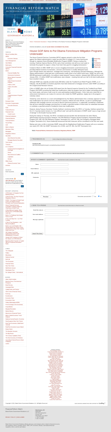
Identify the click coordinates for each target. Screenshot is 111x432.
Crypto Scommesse (55, 385)
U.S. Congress (9, 146)
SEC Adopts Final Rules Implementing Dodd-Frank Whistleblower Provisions (12, 234)
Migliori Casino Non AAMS (55, 394)
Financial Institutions (11, 116)
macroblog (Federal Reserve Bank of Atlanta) (15, 340)
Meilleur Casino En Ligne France (55, 369)
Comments (97, 63)
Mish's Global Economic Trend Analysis (14, 316)
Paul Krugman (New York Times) (14, 321)
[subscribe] (15, 178)
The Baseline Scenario (11, 331)
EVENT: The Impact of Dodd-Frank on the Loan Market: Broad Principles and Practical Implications (15, 202)
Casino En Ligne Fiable (55, 374)
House (9, 152)
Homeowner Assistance (40, 41)
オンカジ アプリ (56, 384)
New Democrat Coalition (14, 154)
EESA (7, 70)
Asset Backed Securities (14, 138)
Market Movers (10, 311)
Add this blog (10, 180)
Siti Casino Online (55, 393)
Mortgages (8, 131)
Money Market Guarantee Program (14, 78)
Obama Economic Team (14, 163)
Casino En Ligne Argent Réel (55, 386)
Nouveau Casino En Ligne (55, 395)
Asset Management (11, 60)
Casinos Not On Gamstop (55, 352)
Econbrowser (9, 296)
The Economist (9, 261)
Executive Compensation (12, 103)
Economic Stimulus (13, 58)
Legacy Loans (11, 84)
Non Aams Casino (55, 376)
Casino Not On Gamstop (55, 354)
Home (31, 41)
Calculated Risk (10, 287)
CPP (9, 99)
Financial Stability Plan (13, 73)
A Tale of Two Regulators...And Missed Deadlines (14, 223)
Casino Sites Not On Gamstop (55, 356)
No (101, 196)
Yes (95, 196)
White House (9, 161)
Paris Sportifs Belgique (55, 380)
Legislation (10, 156)
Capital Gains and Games (12, 289)
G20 (7, 125)
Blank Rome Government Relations (58, 46)
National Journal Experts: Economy (15, 319)
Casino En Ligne (55, 375)
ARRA (7, 56)
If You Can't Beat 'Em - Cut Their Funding (14, 219)
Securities (8, 135)
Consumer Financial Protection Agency (14, 68)
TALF (9, 91)
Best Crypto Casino (55, 377)
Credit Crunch (11, 114)
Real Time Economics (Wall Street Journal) (14, 324)
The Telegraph (9, 250)
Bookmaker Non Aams (55, 381)
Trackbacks (97, 65)
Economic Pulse (10, 298)
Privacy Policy (11, 417)
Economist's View (10, 300)
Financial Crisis (10, 112)
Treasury (8, 144)
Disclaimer (20, 417)
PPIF (9, 89)
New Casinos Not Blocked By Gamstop (55, 372)
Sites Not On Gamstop (55, 359)
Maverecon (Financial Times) (13, 313)
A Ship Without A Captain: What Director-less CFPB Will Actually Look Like (14, 212)
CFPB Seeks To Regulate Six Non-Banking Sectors (15, 193)
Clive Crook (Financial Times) (13, 291)
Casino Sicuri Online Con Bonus (55, 351)
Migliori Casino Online (55, 396)
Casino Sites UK (55, 358)
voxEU (7, 343)
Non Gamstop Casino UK (55, 367)
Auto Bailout (9, 63)
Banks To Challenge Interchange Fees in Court (14, 216)
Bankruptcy (9, 65)
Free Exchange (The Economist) (14, 304)
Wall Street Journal (10, 268)
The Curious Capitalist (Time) (13, 335)
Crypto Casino (55, 379)
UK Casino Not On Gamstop (55, 371)
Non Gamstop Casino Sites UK (55, 360)
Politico (7, 253)
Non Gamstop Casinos (55, 368)
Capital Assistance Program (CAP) (15, 96)
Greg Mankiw (9, 306)
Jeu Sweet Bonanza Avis (55, 383)
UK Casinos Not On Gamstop (55, 361)
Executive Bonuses (13, 105)
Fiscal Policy (9, 122)
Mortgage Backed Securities (15, 140)
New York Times (10, 265)
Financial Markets (10, 118)
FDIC (7, 107)
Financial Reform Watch (14, 409)
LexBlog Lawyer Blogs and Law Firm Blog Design (90, 403)
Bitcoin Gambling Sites (11, 54)
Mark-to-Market (10, 127)
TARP (73, 130)
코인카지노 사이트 (55, 390)
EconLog (8, 293)
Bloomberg (8, 255)
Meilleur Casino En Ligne (55, 362)
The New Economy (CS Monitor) (14, 337)
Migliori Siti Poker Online (56, 397)
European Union (10, 101)
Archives (102, 20)
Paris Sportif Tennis (55, 382)
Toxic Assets (9, 142)
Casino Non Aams (55, 373)
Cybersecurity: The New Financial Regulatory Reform (14, 197)
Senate (9, 159)
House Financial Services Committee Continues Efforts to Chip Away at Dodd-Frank (14, 207)
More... (10, 47)
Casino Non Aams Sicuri (55, 399)
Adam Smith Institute (11, 279)
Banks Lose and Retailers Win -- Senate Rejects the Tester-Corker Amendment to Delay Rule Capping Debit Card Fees (15, 228)
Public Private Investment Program (14, 81)
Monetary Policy (10, 129)
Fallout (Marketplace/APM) (13, 302)
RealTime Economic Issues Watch (15, 327)
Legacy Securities (12, 86)
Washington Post (10, 270)
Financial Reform (41, 130)
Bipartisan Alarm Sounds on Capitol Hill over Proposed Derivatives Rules (15, 242)
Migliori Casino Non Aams (55, 392)
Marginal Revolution (11, 309)
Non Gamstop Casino (55, 350)
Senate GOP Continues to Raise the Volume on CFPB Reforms (14, 238)
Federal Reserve (10, 109)
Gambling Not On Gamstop (55, 365)
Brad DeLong (9, 285)
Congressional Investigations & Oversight (16, 149)
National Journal (10, 257)
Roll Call (8, 259)
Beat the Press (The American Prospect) (13, 282)
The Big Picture (10, 333)
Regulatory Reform (65, 130)
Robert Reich (9, 329)
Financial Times (10, 263)
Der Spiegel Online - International (14, 272)
